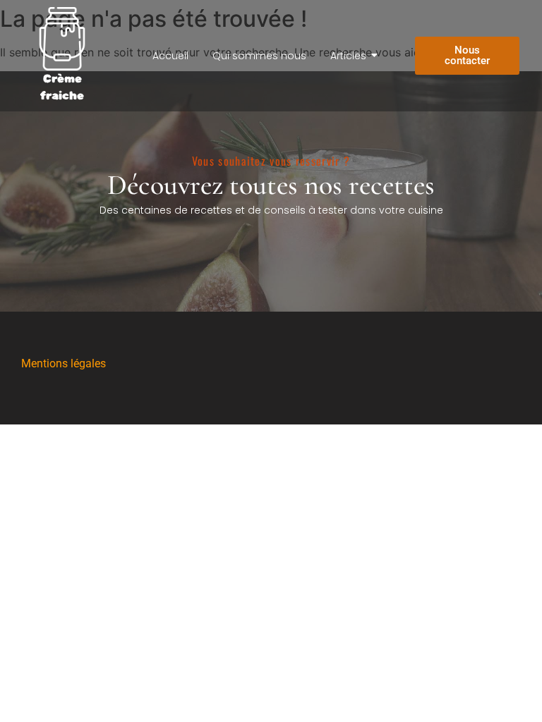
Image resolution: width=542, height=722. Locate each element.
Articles (348, 56)
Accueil (170, 56)
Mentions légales (63, 363)
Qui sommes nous (259, 56)
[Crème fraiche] (62, 39)
